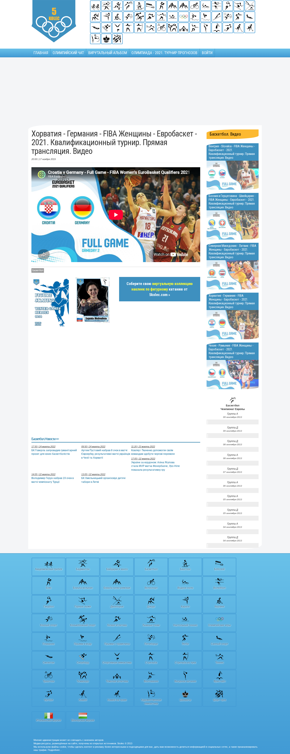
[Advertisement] (145, 91)
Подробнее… (55, 750)
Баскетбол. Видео (225, 134)
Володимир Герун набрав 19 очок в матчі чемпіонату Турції (52, 480)
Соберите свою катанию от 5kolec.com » (160, 289)
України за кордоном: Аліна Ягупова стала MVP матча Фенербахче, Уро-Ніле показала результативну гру (155, 466)
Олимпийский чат (68, 53)
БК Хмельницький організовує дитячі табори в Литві (103, 480)
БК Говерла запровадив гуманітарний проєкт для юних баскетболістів (54, 452)
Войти (207, 53)
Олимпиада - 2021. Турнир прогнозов (164, 53)
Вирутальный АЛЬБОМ (107, 53)
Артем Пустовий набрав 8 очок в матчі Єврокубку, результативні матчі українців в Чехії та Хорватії (105, 454)
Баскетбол (37, 270)
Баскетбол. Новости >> (45, 439)
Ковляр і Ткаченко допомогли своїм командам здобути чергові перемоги (153, 452)
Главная (41, 53)
